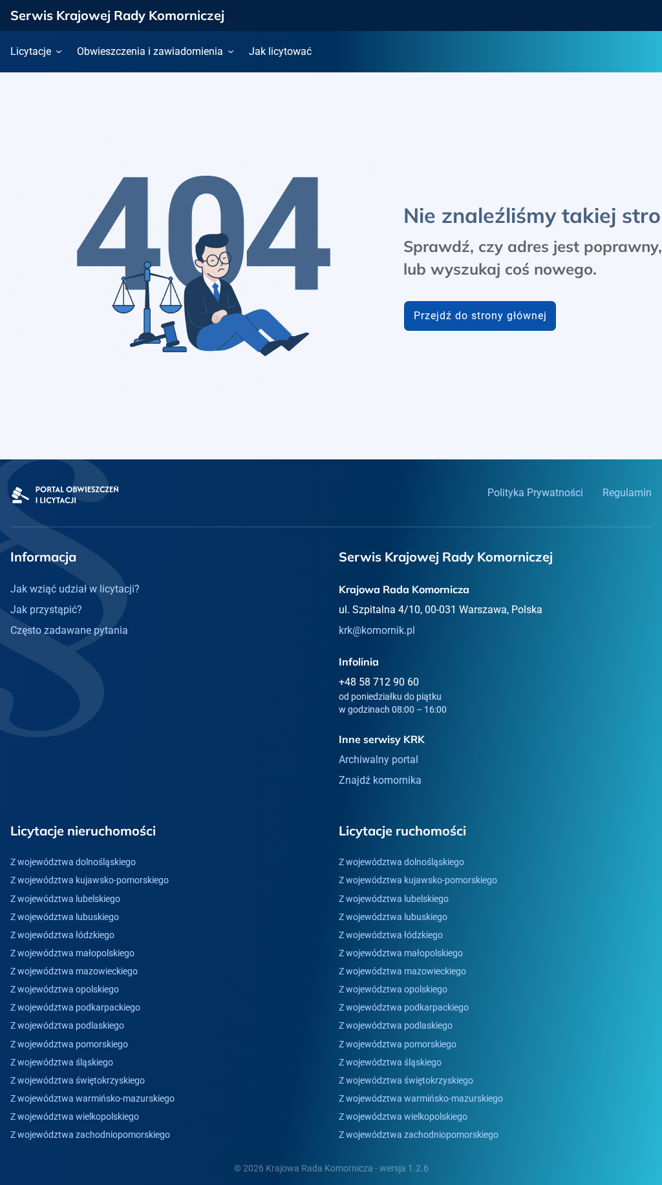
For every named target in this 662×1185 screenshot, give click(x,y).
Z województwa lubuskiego (64, 917)
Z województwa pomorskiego (69, 1044)
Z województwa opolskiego (64, 989)
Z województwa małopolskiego (72, 953)
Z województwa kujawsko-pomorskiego (89, 880)
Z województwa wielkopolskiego (74, 1116)
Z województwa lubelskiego (65, 899)
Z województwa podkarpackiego (75, 1007)
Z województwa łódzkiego (62, 935)
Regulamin (627, 493)
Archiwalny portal (378, 759)
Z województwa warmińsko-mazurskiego (92, 1098)
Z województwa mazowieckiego (74, 971)
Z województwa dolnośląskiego (73, 862)
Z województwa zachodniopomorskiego (90, 1134)
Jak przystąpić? (46, 609)
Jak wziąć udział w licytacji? (75, 589)
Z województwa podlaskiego (67, 1025)
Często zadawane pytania (69, 630)
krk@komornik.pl (377, 630)
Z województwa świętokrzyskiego (77, 1080)
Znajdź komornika (380, 780)
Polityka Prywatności (535, 493)
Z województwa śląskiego (61, 1062)
